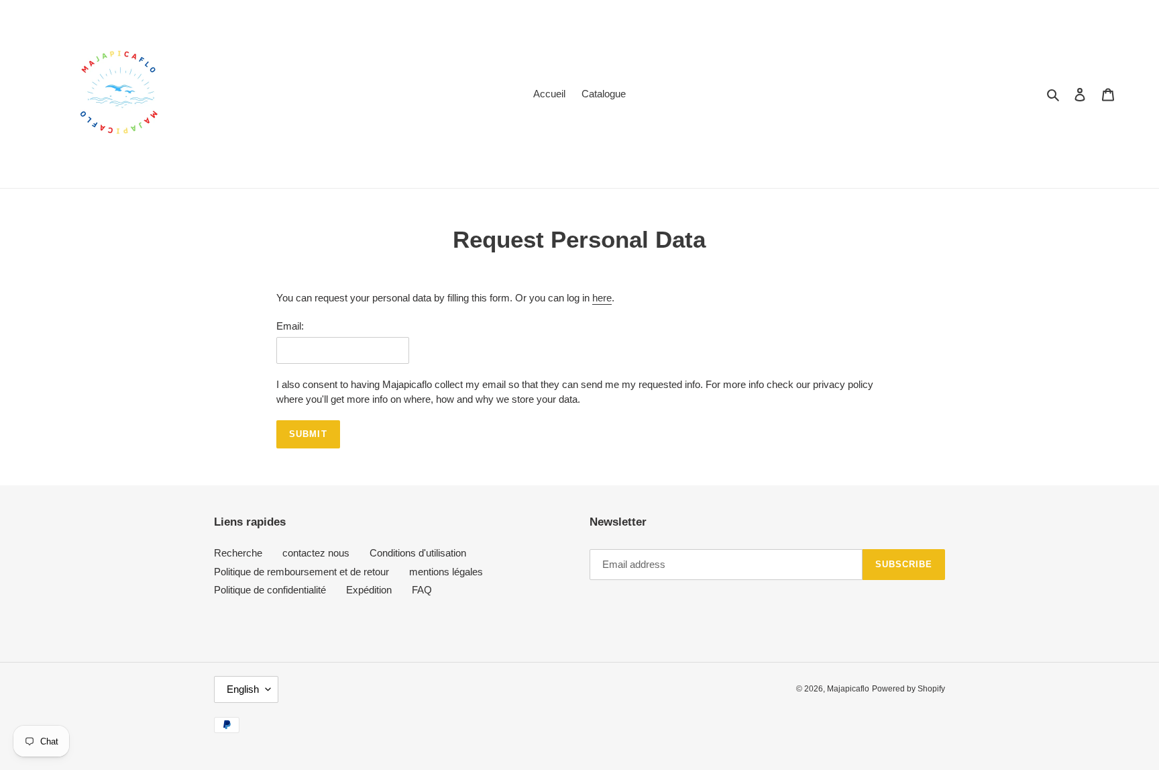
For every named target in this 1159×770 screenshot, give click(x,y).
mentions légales (446, 571)
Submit (308, 434)
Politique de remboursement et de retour (301, 571)
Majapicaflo (848, 688)
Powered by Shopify (908, 688)
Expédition (369, 589)
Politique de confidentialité (270, 589)
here (602, 297)
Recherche (238, 553)
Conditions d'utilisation (418, 553)
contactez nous (315, 553)
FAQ (422, 589)
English (243, 689)
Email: (290, 326)
